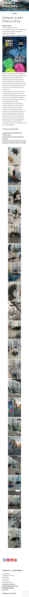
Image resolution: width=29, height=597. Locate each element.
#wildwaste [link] (5, 142)
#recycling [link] (16, 140)
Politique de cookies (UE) (8, 584)
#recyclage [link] (5, 140)
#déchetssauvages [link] (20, 142)
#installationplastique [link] (17, 136)
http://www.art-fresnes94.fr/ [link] (10, 129)
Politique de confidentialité (9, 593)
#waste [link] (11, 140)
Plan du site (5, 589)
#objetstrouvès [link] (6, 134)
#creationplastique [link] (17, 132)
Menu (15, 13)
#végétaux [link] (12, 142)
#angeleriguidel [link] (6, 132)
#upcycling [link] (23, 140)
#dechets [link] (5, 138)
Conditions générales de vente (10, 586)
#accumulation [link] (6, 136)
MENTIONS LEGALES (8, 588)
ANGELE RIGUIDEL (10, 4)
